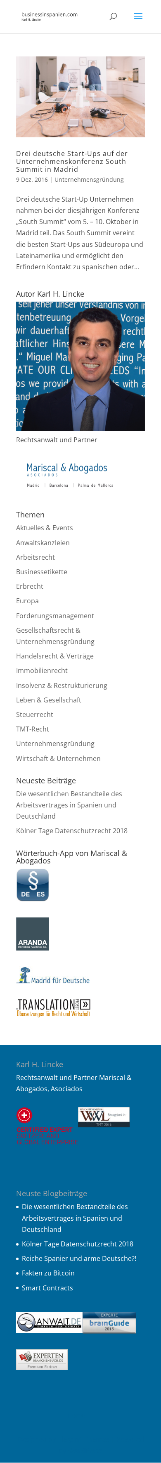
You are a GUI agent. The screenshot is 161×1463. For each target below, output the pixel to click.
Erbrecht (29, 586)
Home (76, 1415)
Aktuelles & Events (44, 527)
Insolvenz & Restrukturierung (61, 685)
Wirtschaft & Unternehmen (58, 758)
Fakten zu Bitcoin (48, 1273)
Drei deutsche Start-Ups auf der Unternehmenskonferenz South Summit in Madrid (72, 161)
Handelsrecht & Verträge (55, 656)
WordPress (85, 1450)
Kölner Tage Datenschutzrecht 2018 (72, 830)
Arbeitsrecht (35, 557)
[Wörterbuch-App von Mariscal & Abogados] (32, 899)
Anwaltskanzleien (43, 542)
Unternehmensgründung (89, 179)
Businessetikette (41, 571)
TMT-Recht (32, 729)
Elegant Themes (83, 1439)
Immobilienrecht (42, 670)
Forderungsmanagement (55, 615)
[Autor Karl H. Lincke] (80, 428)
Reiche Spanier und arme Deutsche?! (79, 1258)
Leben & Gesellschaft (48, 700)
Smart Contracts (47, 1287)
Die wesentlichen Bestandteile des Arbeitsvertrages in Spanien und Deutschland (69, 805)
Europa (27, 600)
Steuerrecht (34, 714)
